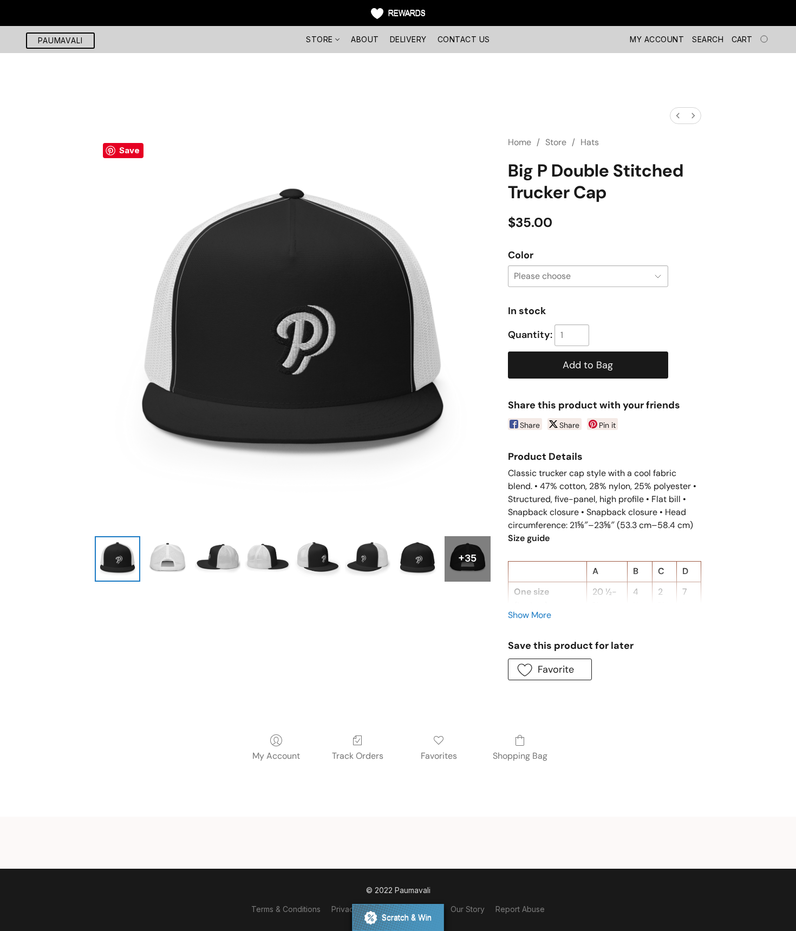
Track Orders (357, 755)
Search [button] (707, 39)
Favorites (439, 755)
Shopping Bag (520, 755)
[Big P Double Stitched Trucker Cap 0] (117, 559)
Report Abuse (520, 909)
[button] (60, 40)
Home (519, 142)
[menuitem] (678, 115)
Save (129, 150)
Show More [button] (529, 615)
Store (320, 39)
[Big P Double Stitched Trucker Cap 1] (167, 559)
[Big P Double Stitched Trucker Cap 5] (367, 559)
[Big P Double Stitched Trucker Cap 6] (417, 559)
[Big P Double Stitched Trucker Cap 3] (267, 559)
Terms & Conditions (286, 909)
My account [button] (657, 39)
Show (398, 13)
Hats (589, 142)
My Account (276, 755)
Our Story (468, 909)
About (365, 39)
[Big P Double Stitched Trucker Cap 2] (217, 559)
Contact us (464, 39)
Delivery (408, 39)
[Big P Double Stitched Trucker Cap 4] (317, 559)
